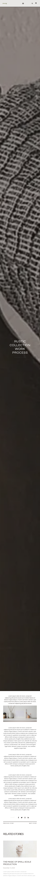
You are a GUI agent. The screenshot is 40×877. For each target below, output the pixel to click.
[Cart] (35, 3)
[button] (23, 3)
